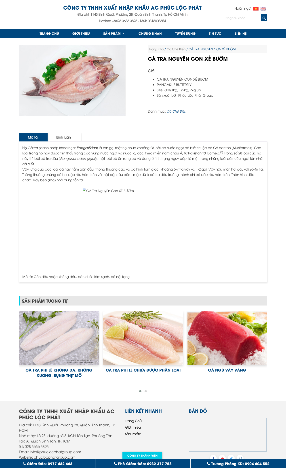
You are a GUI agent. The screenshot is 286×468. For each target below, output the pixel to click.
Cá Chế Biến (176, 49)
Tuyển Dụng (185, 33)
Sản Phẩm (112, 33)
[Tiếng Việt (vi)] (256, 8)
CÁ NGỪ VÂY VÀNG (143, 369)
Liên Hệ (240, 33)
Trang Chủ (133, 420)
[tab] (33, 137)
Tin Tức (215, 33)
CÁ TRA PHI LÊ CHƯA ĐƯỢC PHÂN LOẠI (58, 369)
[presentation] (17, 349)
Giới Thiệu (81, 33)
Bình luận (63, 137)
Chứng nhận (150, 33)
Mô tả (33, 137)
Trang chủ (49, 33)
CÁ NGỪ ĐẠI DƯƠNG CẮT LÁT (227, 369)
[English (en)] (263, 8)
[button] (140, 391)
